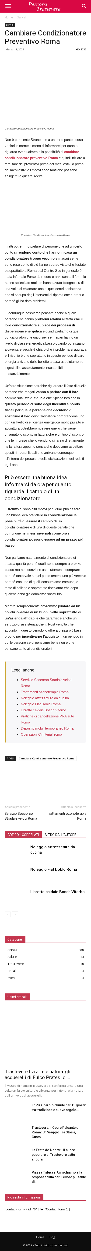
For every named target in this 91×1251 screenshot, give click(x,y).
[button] (84, 6)
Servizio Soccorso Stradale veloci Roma (21, 816)
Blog (52, 1237)
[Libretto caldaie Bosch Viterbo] (16, 897)
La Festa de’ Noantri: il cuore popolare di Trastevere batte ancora (53, 1154)
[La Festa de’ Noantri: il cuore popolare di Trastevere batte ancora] (16, 1156)
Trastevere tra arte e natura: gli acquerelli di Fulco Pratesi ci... (37, 1074)
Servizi (21, 17)
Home (9, 17)
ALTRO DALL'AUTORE (60, 835)
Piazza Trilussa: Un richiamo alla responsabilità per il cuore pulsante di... (59, 1177)
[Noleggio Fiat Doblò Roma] (16, 875)
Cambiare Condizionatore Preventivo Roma (46, 758)
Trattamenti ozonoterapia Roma (45, 692)
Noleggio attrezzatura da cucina (45, 698)
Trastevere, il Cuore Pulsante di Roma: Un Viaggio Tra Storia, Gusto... (55, 1132)
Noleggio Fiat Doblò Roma (41, 704)
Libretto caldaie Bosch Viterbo (43, 710)
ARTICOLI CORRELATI (23, 835)
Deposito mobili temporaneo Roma (47, 728)
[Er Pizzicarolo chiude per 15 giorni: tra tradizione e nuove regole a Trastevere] (16, 1111)
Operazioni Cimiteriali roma (41, 734)
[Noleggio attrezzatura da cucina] (16, 852)
